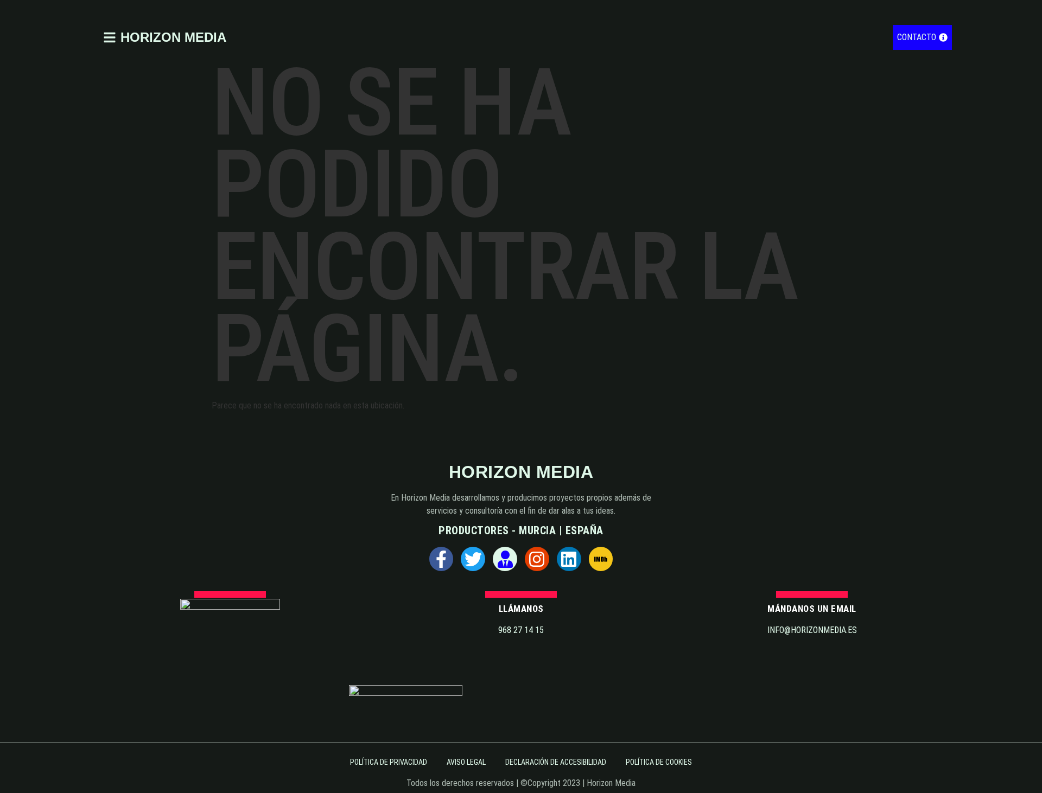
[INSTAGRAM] (537, 559)
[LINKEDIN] (569, 559)
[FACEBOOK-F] (441, 559)
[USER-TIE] (505, 559)
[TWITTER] (473, 559)
